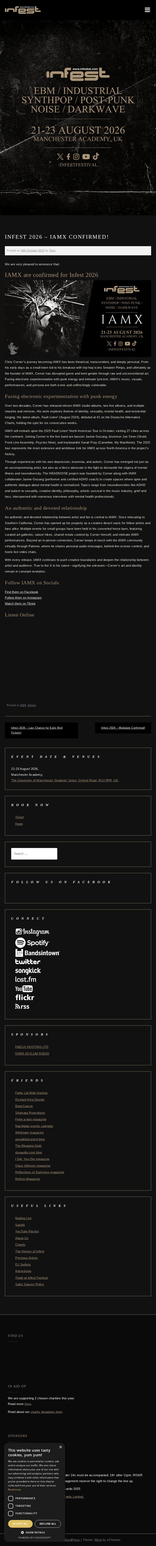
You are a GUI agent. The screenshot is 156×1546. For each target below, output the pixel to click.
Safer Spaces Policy (29, 1284)
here (28, 1404)
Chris (52, 250)
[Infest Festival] (23, 9)
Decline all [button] (48, 1523)
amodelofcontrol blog (30, 1139)
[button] (34, 1532)
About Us (21, 1238)
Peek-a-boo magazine (31, 1119)
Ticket (19, 817)
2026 (23, 705)
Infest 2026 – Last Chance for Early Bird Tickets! (36, 730)
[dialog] (34, 1492)
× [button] (60, 1447)
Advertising (23, 1271)
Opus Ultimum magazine (33, 1165)
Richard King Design (29, 1099)
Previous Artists (26, 1258)
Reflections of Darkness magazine (39, 1172)
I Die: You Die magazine (32, 1159)
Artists (32, 705)
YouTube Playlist (27, 1231)
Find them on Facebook (21, 592)
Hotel (19, 824)
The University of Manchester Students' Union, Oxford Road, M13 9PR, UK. (65, 780)
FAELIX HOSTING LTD (31, 1047)
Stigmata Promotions (30, 1112)
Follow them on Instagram (23, 597)
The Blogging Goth (28, 1145)
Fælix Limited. (74, 1496)
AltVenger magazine (29, 1132)
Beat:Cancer (24, 1106)
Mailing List (23, 1218)
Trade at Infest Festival (31, 1277)
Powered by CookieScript (34, 1537)
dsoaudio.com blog (28, 1152)
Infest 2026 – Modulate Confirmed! (123, 727)
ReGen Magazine (27, 1179)
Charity (20, 1244)
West (98, 1540)
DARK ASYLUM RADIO (32, 1053)
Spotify (20, 1225)
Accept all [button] (20, 1523)
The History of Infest (29, 1251)
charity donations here (46, 1412)
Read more (14, 1489)
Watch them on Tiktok (20, 603)
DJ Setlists (23, 1264)
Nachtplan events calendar (34, 1126)
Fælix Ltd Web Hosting (31, 1093)
